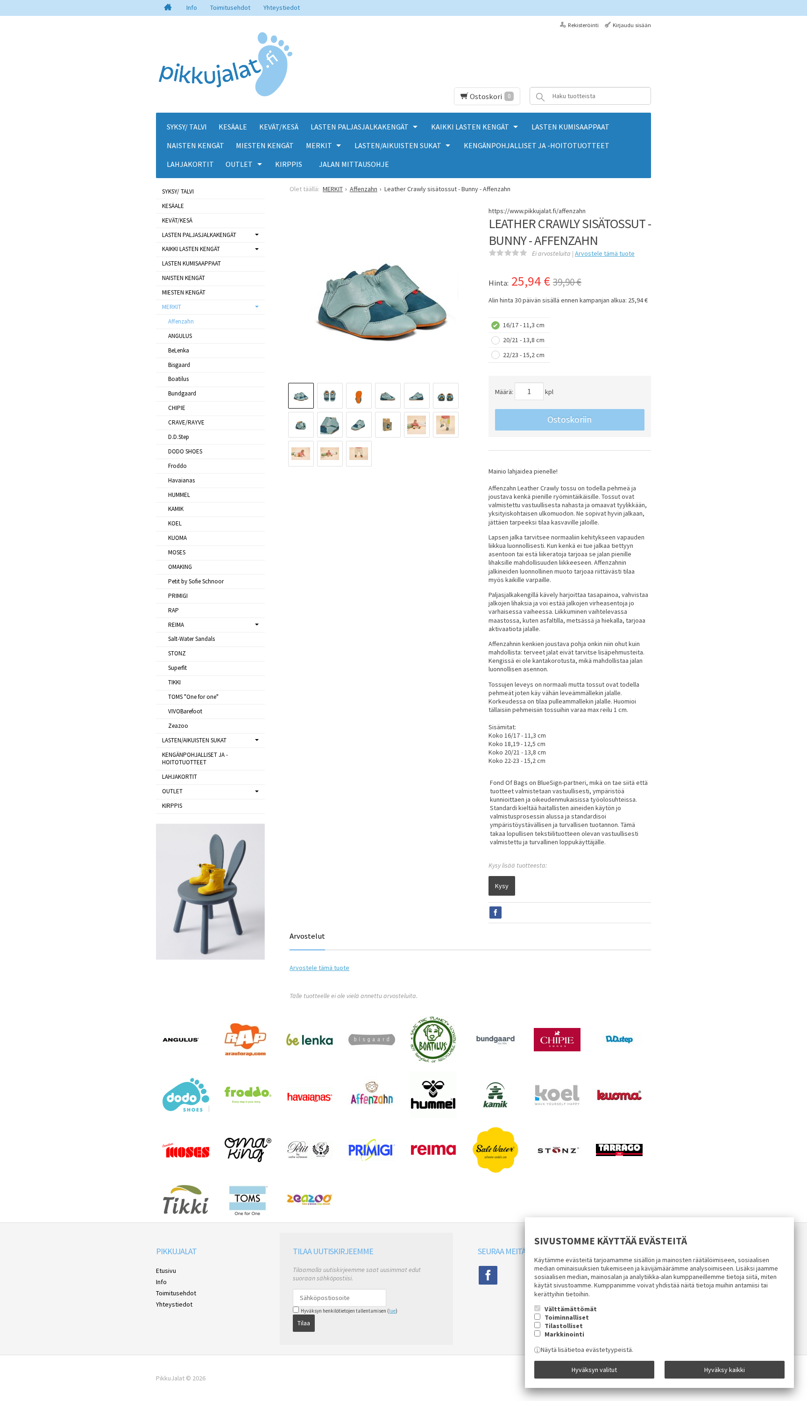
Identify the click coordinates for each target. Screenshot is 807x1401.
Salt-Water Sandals (191, 639)
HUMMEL (179, 495)
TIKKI (174, 682)
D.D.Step (178, 437)
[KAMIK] (495, 1105)
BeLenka (178, 350)
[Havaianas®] (309, 1101)
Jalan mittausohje (354, 164)
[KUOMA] (619, 1099)
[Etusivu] (168, 8)
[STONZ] (557, 1157)
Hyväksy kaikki (724, 1369)
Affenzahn (181, 321)
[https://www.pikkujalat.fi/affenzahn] (371, 1112)
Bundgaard (182, 393)
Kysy (502, 886)
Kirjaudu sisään (632, 25)
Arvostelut (307, 936)
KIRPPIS (288, 164)
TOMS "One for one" (193, 697)
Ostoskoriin (569, 419)
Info (191, 7)
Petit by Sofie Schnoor (196, 581)
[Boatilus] (433, 1060)
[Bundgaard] (495, 1046)
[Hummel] (433, 1116)
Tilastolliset (564, 1326)
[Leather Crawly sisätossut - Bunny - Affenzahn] (380, 297)
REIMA (176, 625)
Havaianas (181, 480)
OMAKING (180, 567)
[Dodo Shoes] (186, 1109)
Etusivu (166, 1270)
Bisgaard (179, 365)
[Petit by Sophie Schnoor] (309, 1157)
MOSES (176, 552)
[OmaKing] (248, 1160)
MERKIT (319, 145)
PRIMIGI (178, 596)
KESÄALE (233, 126)
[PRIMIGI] (371, 1159)
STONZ (177, 653)
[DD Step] (619, 1044)
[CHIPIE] (557, 1049)
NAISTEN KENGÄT (195, 145)
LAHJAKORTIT (190, 164)
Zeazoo (178, 726)
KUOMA (177, 538)
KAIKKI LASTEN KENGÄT (470, 126)
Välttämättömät (571, 1309)
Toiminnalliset (567, 1317)
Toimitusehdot (230, 7)
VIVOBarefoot (185, 711)
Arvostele (605, 253)
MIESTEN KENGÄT (265, 145)
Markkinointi (564, 1334)
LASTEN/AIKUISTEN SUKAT (397, 145)
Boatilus (178, 379)
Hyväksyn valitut (594, 1369)
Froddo (177, 466)
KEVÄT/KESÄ (278, 126)
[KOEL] (557, 1103)
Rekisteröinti (583, 25)
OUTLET (239, 164)
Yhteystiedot (281, 7)
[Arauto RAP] (245, 1053)
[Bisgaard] (371, 1043)
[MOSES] (186, 1155)
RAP (173, 610)
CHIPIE (176, 408)
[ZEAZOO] (309, 1204)
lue (392, 1311)
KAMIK (176, 509)
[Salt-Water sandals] (495, 1171)
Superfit (177, 668)
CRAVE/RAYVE (186, 422)
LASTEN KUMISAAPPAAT (570, 126)
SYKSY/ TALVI (187, 126)
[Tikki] (186, 1212)
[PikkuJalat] (226, 64)
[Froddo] (248, 1101)
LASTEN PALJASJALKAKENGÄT (360, 126)
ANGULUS (180, 336)
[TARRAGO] (619, 1154)
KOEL (175, 523)
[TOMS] (248, 1215)
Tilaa (303, 1323)
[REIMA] (433, 1161)
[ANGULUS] (181, 1043)
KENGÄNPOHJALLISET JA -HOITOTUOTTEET (536, 145)
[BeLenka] (309, 1043)
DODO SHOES (185, 451)
